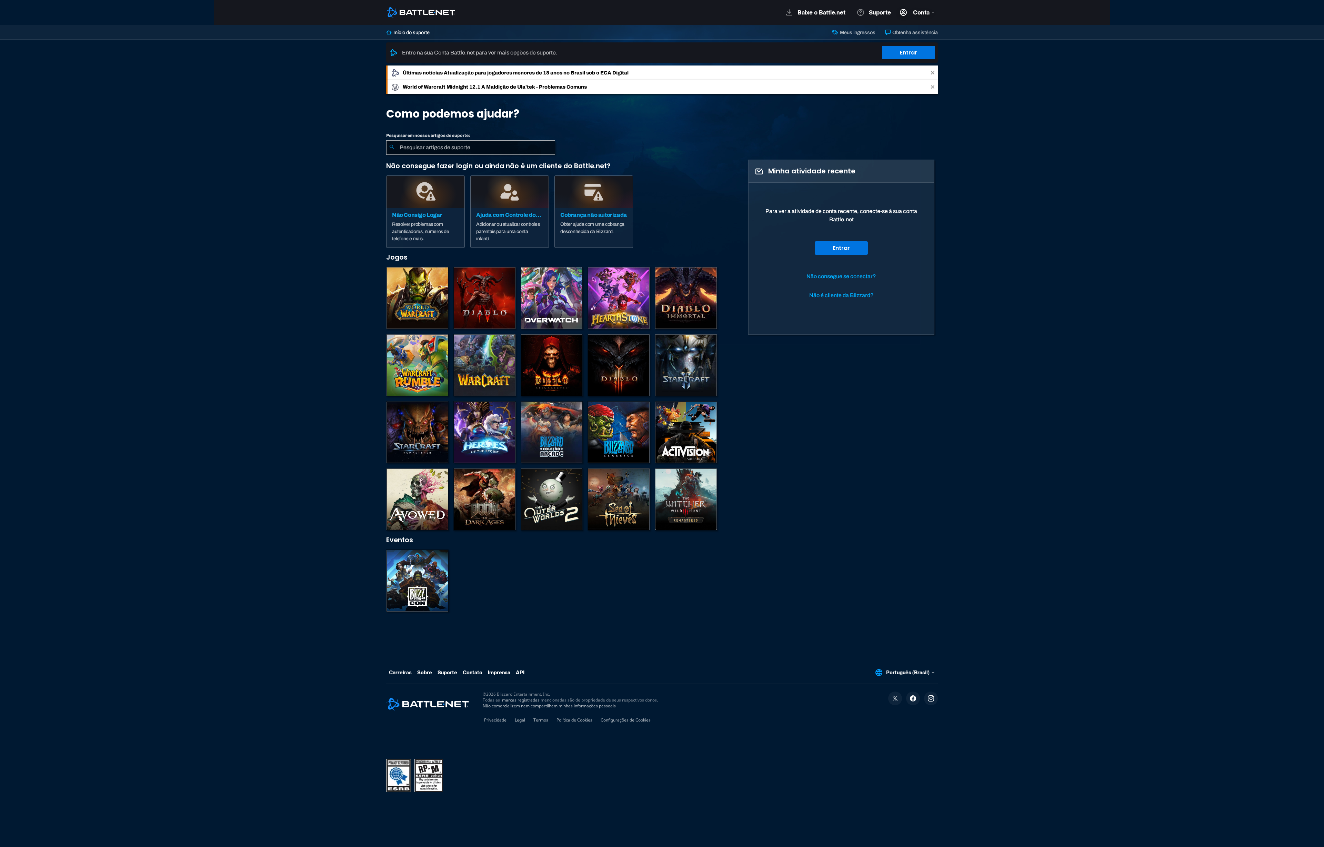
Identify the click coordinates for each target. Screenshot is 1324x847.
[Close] (932, 72)
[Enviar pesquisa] (391, 147)
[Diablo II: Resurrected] (552, 365)
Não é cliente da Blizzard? (841, 295)
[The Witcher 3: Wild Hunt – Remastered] (686, 499)
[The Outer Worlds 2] (552, 499)
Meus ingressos (857, 32)
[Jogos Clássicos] (619, 432)
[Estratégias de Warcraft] (484, 365)
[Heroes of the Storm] (484, 432)
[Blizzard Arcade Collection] (552, 432)
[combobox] (470, 147)
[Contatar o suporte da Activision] (686, 432)
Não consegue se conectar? (841, 276)
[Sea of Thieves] (619, 499)
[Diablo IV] (484, 298)
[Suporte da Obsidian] (417, 499)
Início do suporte (411, 32)
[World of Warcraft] (417, 298)
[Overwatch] (552, 298)
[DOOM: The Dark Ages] (484, 499)
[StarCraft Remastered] (417, 432)
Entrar (908, 53)
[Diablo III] (619, 365)
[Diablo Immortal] (686, 298)
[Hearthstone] (619, 298)
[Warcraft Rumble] (417, 365)
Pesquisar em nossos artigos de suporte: (428, 135)
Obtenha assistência (914, 32)
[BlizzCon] (417, 580)
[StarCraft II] (686, 365)
